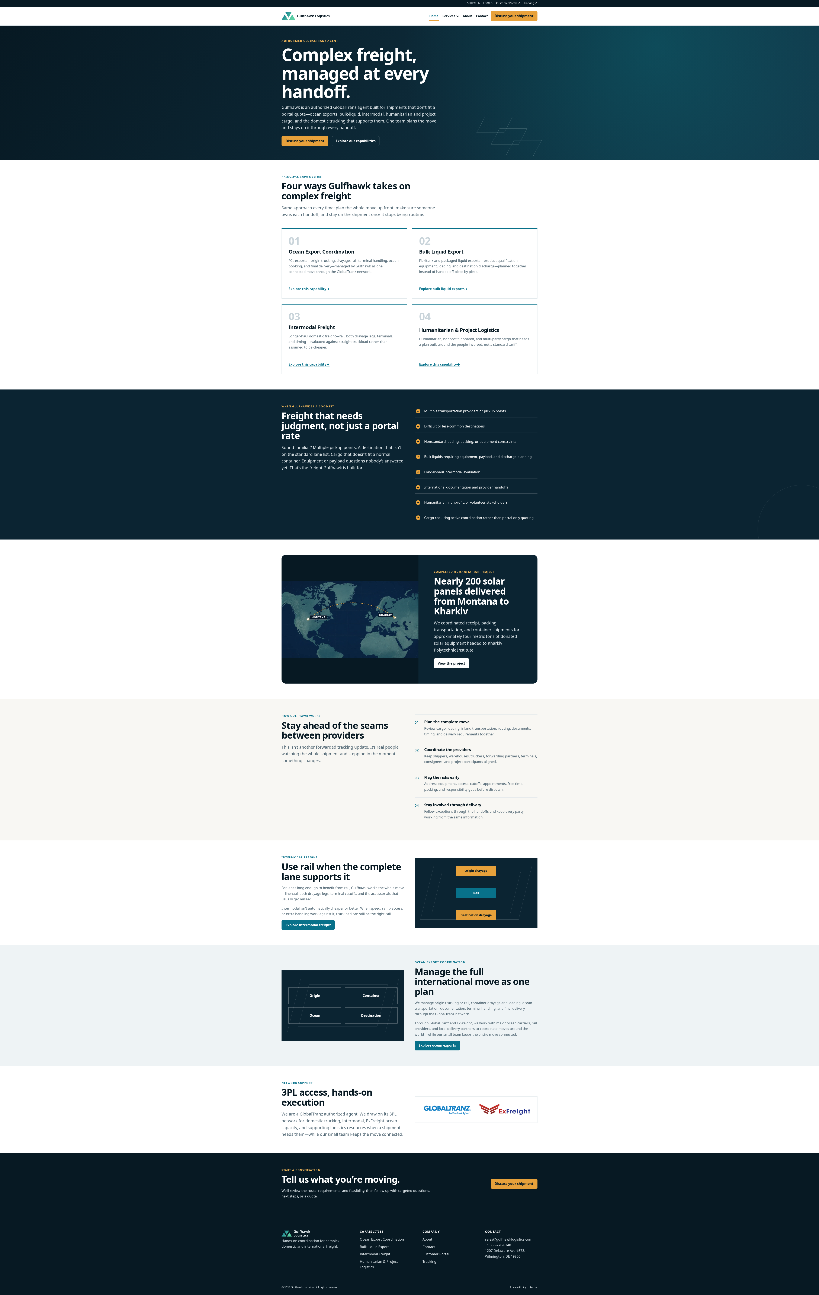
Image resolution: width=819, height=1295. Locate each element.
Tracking (530, 3)
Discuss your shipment (514, 15)
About (467, 16)
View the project (451, 663)
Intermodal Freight (312, 327)
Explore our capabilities (356, 141)
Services (449, 16)
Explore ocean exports (437, 1045)
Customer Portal (508, 3)
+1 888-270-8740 (498, 1245)
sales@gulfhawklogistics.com (508, 1239)
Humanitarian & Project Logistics (459, 329)
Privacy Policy (518, 1287)
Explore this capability (309, 288)
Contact (482, 16)
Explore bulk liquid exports (443, 288)
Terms (533, 1287)
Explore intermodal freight (308, 925)
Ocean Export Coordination (321, 251)
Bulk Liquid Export (441, 251)
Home (434, 16)
